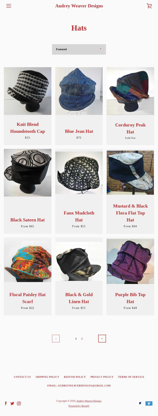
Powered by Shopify (79, 406)
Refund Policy (75, 377)
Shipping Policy (47, 377)
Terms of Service (131, 377)
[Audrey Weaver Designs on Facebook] (6, 403)
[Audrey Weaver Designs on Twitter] (12, 403)
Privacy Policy (102, 377)
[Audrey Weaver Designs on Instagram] (19, 403)
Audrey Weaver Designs (79, 5)
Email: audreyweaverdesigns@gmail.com (79, 385)
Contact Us (22, 377)
